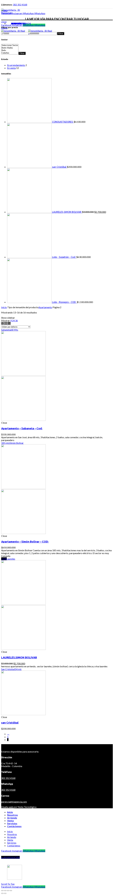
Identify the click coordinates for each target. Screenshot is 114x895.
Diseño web (7, 806)
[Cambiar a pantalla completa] (8, 890)
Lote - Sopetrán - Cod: (64, 257)
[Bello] (9, 50)
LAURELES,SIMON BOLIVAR (67, 212)
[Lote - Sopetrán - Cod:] (29, 257)
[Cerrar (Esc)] (2, 890)
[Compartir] (5, 890)
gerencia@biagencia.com (14, 801)
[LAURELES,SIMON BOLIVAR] (29, 211)
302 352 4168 (20, 4)
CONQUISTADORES (63, 121)
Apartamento (45, 307)
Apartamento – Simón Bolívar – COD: (25, 541)
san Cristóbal (59, 167)
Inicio (4, 307)
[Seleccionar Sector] (9, 45)
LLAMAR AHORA (10, 857)
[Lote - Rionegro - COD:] (29, 302)
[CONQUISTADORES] (29, 121)
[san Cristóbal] (29, 166)
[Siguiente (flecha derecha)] (5, 893)
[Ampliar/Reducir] (11, 890)
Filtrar (60, 33)
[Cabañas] (9, 53)
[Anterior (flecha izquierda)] (2, 893)
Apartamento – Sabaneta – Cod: (21, 428)
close (4, 21)
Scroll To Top (8, 884)
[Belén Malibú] (9, 48)
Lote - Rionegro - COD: (64, 302)
